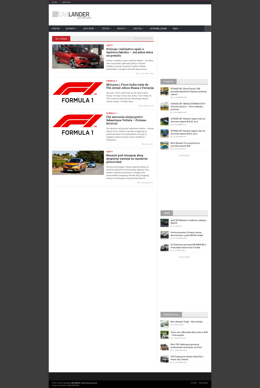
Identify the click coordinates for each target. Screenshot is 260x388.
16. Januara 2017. (146, 182)
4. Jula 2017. (149, 144)
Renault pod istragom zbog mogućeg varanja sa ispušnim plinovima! (127, 158)
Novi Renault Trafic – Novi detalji (187, 321)
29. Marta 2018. (147, 106)
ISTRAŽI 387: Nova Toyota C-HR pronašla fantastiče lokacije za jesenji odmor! (189, 91)
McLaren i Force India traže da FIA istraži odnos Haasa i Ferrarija (130, 86)
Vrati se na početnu (142, 38)
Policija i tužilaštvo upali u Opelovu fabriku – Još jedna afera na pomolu (129, 52)
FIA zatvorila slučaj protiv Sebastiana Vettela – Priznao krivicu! (126, 120)
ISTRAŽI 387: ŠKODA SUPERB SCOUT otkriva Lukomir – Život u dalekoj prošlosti (188, 106)
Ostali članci (184, 155)
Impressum (66, 2)
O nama (54, 2)
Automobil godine (158, 28)
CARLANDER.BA (73, 385)
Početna (56, 28)
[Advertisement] (159, 15)
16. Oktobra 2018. (146, 73)
